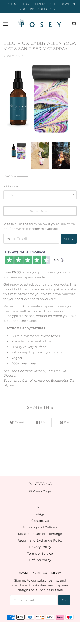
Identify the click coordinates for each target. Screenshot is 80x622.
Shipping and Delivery (40, 527)
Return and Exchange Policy (40, 540)
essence (10, 186)
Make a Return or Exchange (40, 534)
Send (68, 238)
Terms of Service (40, 553)
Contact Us (40, 521)
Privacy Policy (40, 547)
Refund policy (40, 560)
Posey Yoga (13, 56)
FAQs (40, 514)
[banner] (39, 24)
